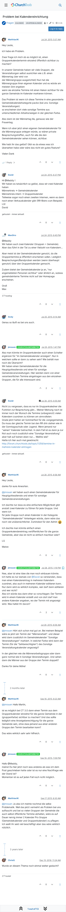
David (10, 175)
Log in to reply (56, 29)
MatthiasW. (13, 39)
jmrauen (12, 347)
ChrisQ (11, 860)
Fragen (10, 22)
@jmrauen (7, 492)
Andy (10, 317)
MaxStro (12, 235)
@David (36, 576)
